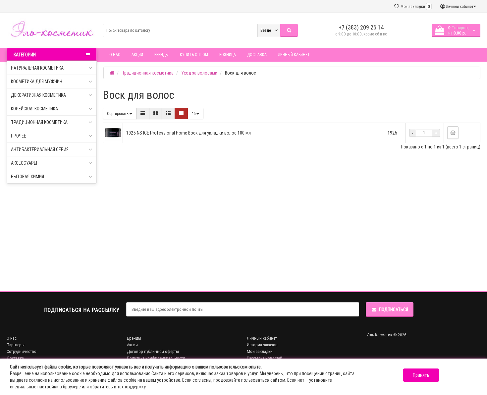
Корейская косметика (34, 109)
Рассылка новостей (264, 358)
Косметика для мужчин (36, 82)
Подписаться (393, 309)
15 (194, 113)
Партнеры (16, 345)
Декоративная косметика (38, 95)
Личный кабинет (294, 54)
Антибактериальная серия (40, 149)
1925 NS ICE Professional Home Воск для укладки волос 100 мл (188, 133)
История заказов (262, 345)
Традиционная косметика (39, 122)
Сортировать (118, 113)
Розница (227, 54)
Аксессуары (24, 163)
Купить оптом (194, 54)
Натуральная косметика (37, 68)
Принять (421, 375)
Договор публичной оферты (153, 351)
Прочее (18, 136)
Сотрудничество (21, 351)
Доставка (257, 54)
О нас (114, 54)
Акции (137, 54)
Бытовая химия (27, 177)
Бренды (161, 54)
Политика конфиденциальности (156, 358)
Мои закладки (260, 351)
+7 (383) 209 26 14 (361, 27)
